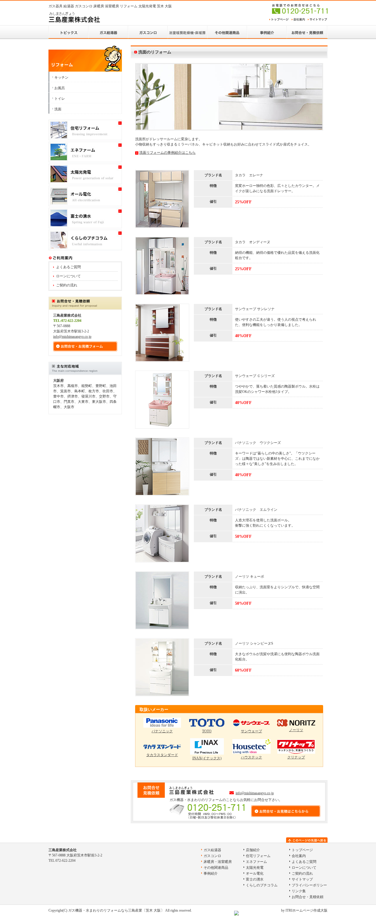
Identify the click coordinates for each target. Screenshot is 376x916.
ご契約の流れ (66, 285)
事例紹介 (266, 32)
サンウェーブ (251, 731)
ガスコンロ (147, 32)
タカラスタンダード (162, 755)
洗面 (57, 109)
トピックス (68, 32)
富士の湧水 (85, 218)
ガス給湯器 (108, 32)
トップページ (279, 19)
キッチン (61, 77)
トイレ (59, 99)
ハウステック (251, 757)
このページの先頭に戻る (307, 840)
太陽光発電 (85, 174)
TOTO (207, 731)
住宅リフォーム (85, 130)
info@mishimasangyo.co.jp (255, 793)
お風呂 (59, 88)
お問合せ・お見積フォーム (85, 346)
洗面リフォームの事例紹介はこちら (167, 153)
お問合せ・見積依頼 (307, 32)
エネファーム (85, 152)
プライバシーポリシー (309, 885)
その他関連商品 (227, 32)
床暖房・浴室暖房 (187, 32)
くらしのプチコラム (85, 240)
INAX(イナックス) (206, 758)
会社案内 (298, 19)
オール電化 (85, 196)
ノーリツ (296, 730)
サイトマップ (318, 19)
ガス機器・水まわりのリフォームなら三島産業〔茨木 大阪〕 (116, 910)
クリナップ (296, 757)
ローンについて (68, 276)
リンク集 (299, 891)
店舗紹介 (253, 850)
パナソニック (162, 731)
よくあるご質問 (68, 267)
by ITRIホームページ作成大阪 (304, 910)
